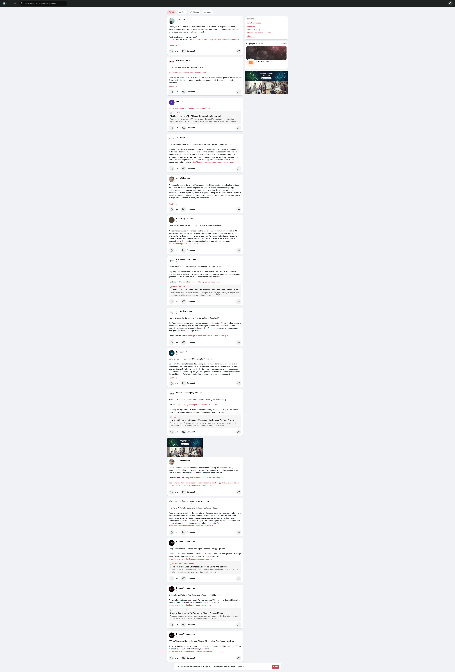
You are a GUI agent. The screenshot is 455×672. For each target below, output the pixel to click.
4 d (177, 395)
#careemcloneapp (188, 483)
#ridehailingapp (227, 483)
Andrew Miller (182, 20)
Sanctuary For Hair (184, 219)
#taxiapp (237, 483)
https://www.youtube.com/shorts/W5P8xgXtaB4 (187, 73)
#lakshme (251, 36)
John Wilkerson (183, 178)
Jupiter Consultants (184, 311)
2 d (177, 103)
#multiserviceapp (254, 23)
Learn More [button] (240, 667)
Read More (173, 46)
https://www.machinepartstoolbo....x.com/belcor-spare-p (191, 526)
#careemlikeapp (201, 483)
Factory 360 (181, 352)
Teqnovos (180, 137)
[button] (43, 3)
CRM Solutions (262, 62)
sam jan (179, 101)
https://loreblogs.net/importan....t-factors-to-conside (196, 405)
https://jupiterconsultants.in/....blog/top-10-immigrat (208, 336)
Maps (209, 12)
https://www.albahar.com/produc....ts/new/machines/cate (191, 108)
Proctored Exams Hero (186, 260)
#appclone (251, 26)
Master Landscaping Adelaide (189, 393)
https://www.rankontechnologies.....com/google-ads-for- (191, 559)
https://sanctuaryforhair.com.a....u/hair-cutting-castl (189, 244)
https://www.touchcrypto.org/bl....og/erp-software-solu (218, 39)
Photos (196, 12)
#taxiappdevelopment (203, 485)
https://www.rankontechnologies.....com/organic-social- (190, 605)
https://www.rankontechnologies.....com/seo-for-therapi (190, 651)
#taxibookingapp (214, 483)
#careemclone (174, 483)
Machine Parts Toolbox (200, 501)
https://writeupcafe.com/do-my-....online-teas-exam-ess (201, 282)
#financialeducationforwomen (259, 33)
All (172, 12)
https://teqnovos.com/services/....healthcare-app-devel (213, 162)
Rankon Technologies (185, 542)
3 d (177, 180)
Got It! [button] (275, 667)
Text (183, 12)
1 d (177, 22)
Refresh (283, 43)
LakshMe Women (183, 60)
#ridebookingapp (175, 485)
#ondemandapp (188, 485)
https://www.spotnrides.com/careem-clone (203, 478)
